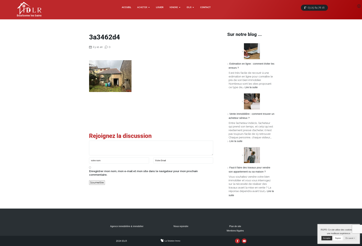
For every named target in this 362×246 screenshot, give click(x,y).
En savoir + (350, 238)
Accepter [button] (326, 238)
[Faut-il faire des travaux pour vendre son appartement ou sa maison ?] (251, 155)
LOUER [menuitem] (159, 7)
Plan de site (235, 226)
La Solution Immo (172, 241)
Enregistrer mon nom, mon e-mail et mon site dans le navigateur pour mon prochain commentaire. (143, 173)
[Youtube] (244, 241)
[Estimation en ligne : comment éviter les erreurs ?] (251, 51)
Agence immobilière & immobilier (126, 226)
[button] (149, 7)
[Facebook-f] (237, 241)
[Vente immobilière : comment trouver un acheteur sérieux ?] (251, 101)
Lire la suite (251, 87)
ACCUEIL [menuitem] (126, 7)
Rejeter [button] (338, 238)
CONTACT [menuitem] (205, 7)
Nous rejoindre (181, 226)
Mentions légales (235, 230)
